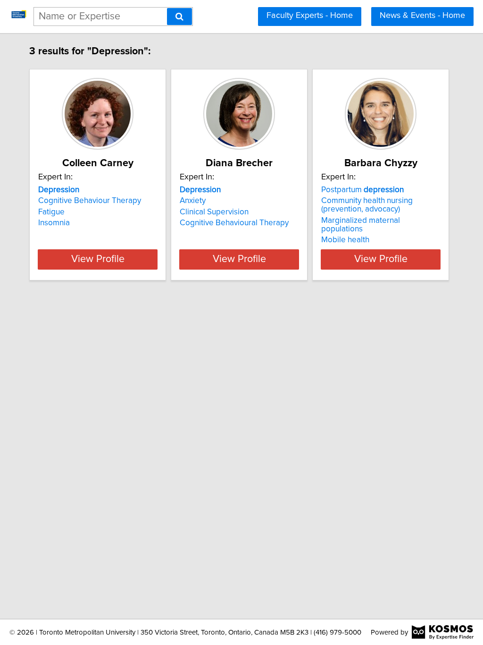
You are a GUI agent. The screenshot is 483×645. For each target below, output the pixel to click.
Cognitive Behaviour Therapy (89, 200)
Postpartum (362, 190)
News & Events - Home (422, 15)
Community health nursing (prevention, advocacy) (367, 204)
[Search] (179, 16)
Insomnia (54, 223)
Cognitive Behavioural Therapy (234, 223)
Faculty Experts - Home (309, 15)
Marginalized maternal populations (360, 224)
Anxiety (193, 200)
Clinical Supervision (214, 212)
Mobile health (345, 240)
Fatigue (51, 212)
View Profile (98, 259)
